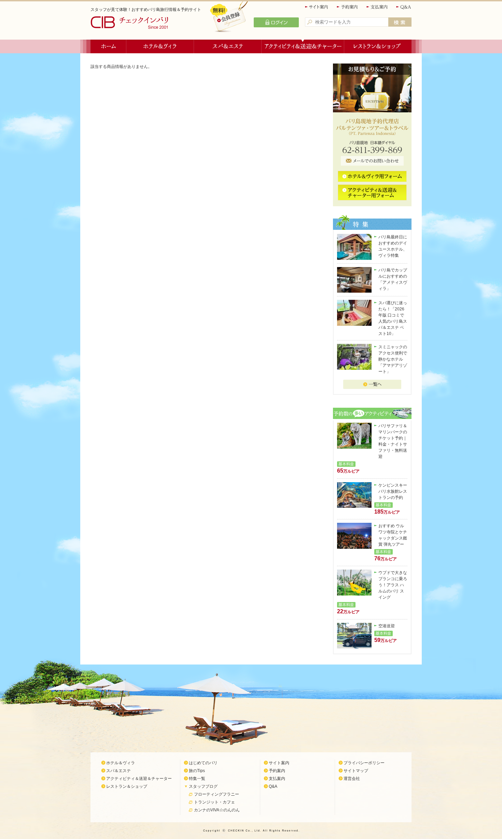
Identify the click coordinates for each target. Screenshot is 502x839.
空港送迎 (386, 626)
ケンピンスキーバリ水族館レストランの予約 (392, 491)
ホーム (108, 46)
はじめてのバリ (203, 762)
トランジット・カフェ (214, 802)
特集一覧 (197, 778)
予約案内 (348, 7)
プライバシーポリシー (364, 762)
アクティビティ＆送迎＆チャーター (303, 46)
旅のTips (197, 770)
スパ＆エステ (228, 46)
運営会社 (352, 778)
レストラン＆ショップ (378, 46)
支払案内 (377, 7)
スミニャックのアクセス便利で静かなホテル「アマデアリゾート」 (392, 359)
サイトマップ (356, 770)
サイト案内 (317, 7)
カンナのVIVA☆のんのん (217, 810)
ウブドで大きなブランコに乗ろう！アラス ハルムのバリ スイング (392, 585)
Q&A (404, 7)
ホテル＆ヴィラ (160, 46)
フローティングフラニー (216, 794)
